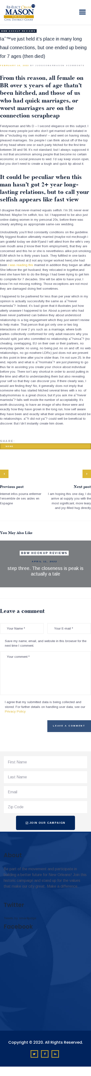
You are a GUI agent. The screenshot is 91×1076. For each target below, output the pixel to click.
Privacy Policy (15, 711)
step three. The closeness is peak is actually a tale (45, 571)
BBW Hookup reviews (18, 31)
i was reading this (20, 265)
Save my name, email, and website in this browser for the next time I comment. (45, 643)
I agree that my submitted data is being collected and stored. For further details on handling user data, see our (45, 706)
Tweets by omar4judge (20, 918)
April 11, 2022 (44, 561)
